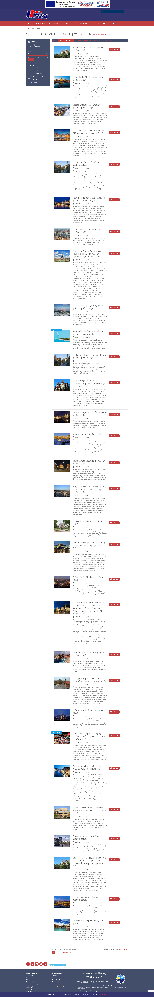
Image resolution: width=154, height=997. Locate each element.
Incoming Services (30, 991)
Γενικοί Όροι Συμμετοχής (58, 980)
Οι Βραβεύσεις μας (31, 978)
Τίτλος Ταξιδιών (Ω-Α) (108, 40)
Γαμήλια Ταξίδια (35, 70)
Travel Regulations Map (58, 986)
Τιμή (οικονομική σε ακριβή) (66, 40)
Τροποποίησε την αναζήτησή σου (100, 34)
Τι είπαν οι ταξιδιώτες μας (33, 984)
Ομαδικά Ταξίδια (35, 79)
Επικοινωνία (29, 989)
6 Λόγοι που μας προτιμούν (33, 980)
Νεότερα (55, 40)
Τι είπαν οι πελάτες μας (58, 978)
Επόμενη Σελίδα (67, 952)
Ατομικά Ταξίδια (35, 67)
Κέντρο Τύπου (56, 975)
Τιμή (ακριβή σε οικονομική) (82, 40)
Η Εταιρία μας (29, 975)
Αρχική (28, 28)
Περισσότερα (107, 994)
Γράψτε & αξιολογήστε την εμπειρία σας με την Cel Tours (37, 986)
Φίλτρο (31, 60)
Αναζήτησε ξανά (123, 949)
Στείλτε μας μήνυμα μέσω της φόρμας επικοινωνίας (92, 991)
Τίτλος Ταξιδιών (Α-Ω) (95, 40)
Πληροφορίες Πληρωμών (32, 982)
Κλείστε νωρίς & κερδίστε (37, 76)
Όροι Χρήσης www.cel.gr (58, 984)
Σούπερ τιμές (34, 82)
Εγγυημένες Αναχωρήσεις (37, 73)
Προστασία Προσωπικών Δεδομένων (61, 982)
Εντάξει (100, 994)
